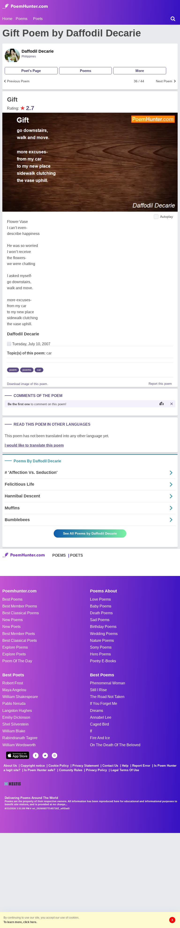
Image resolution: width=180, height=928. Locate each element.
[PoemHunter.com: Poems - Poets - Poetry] (25, 6)
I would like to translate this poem (34, 445)
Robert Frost (12, 683)
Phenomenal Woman (107, 683)
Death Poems (101, 613)
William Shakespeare (20, 697)
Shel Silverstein (15, 724)
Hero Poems (100, 654)
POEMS (59, 555)
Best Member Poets (18, 634)
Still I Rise (98, 690)
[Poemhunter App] (17, 755)
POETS (76, 555)
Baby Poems (100, 606)
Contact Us (110, 765)
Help (125, 765)
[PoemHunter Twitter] (45, 755)
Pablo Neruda (14, 704)
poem (13, 370)
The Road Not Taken (107, 697)
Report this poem (160, 383)
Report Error (141, 765)
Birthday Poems (103, 627)
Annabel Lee (100, 717)
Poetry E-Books (103, 661)
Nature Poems (102, 640)
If (91, 731)
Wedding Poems (104, 634)
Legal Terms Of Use (125, 770)
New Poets (11, 627)
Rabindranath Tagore (20, 738)
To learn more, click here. (20, 922)
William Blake (13, 731)
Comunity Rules (70, 770)
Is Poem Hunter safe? (39, 770)
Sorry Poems (101, 647)
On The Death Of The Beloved (115, 745)
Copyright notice (33, 765)
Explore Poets (14, 654)
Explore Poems (15, 647)
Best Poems (12, 599)
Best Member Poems (19, 606)
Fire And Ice (100, 738)
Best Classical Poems (20, 613)
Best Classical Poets (19, 640)
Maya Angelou (14, 690)
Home (7, 19)
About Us (10, 765)
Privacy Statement (85, 765)
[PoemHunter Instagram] (54, 755)
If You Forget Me (103, 704)
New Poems (12, 620)
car (39, 370)
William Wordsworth (19, 745)
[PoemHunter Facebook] (36, 755)
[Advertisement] (70, 880)
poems (26, 370)
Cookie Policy (59, 765)
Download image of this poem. (27, 384)
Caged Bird (99, 724)
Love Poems (100, 599)
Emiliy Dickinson (16, 717)
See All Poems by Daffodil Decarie (90, 533)
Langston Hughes (17, 711)
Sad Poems (99, 620)
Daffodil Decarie (38, 51)
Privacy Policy (96, 770)
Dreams (96, 711)
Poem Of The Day (17, 661)
